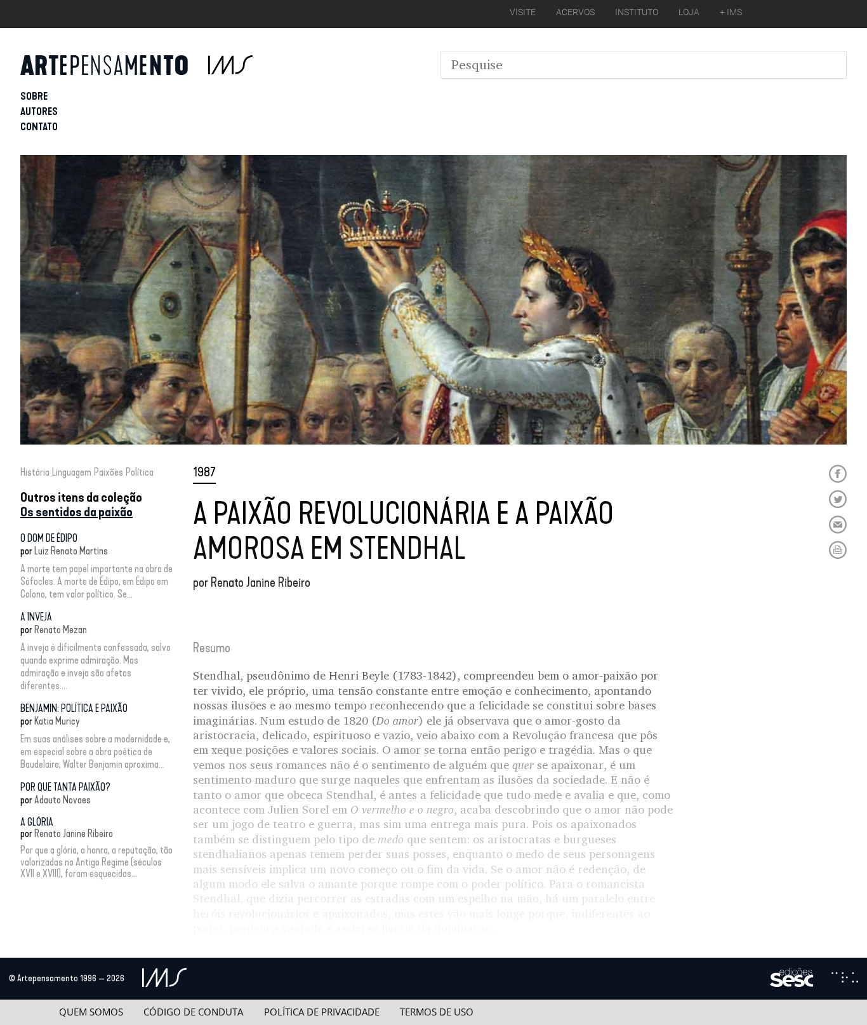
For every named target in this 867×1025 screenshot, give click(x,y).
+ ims (731, 12)
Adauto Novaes (62, 800)
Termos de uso (436, 1012)
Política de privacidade (322, 1012)
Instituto (636, 12)
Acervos (575, 12)
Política (140, 472)
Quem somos (91, 1012)
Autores (39, 111)
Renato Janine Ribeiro (73, 833)
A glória (36, 822)
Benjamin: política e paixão (74, 708)
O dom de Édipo (48, 538)
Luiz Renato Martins (71, 551)
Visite (523, 12)
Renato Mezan (60, 630)
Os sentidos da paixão (76, 511)
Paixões (108, 472)
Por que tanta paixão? (65, 787)
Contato (39, 127)
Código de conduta (193, 1012)
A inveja (36, 617)
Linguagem (71, 472)
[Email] (838, 524)
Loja (688, 12)
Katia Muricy (57, 721)
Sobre (34, 96)
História (35, 472)
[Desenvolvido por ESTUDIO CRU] (844, 979)
